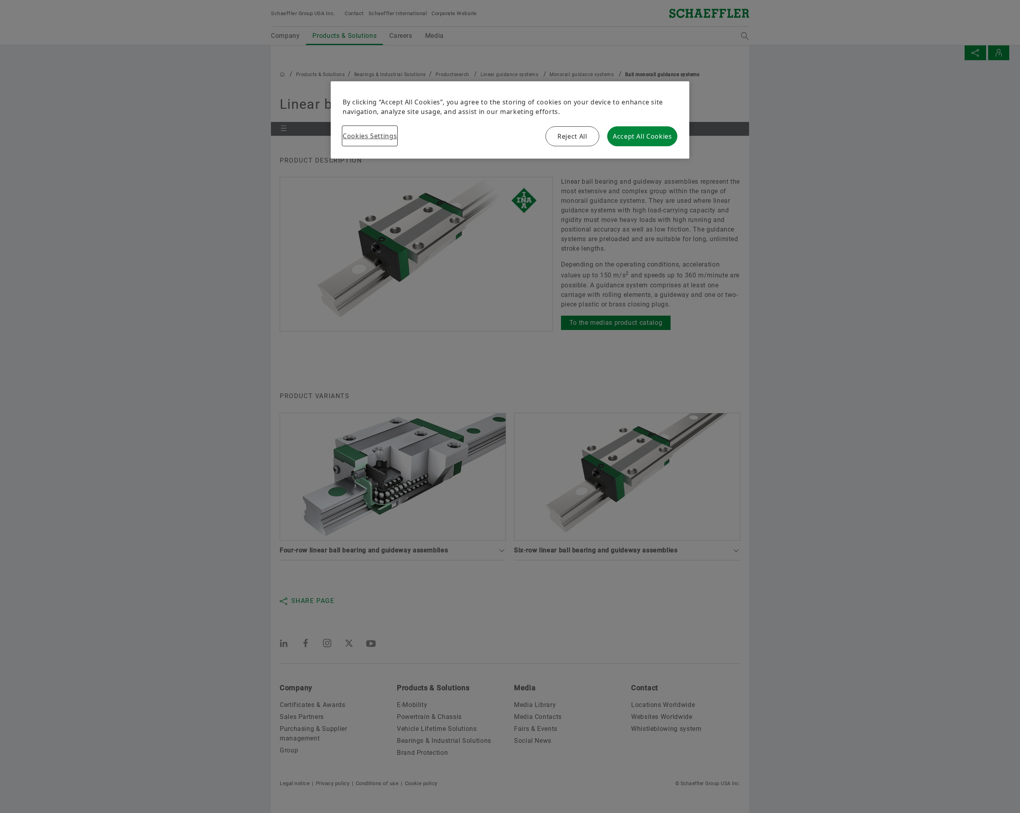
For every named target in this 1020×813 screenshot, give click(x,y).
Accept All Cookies (642, 136)
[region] (510, 120)
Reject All (572, 136)
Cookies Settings (370, 136)
